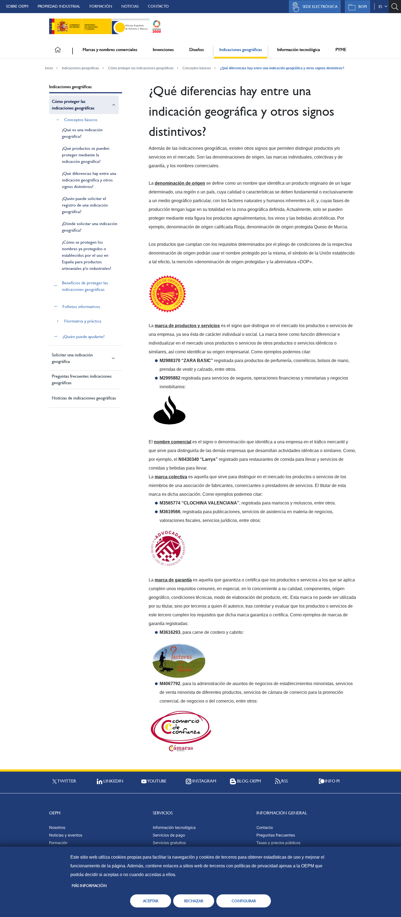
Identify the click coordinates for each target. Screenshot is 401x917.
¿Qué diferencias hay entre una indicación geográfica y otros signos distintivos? (282, 68)
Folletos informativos (81, 306)
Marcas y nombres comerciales (110, 49)
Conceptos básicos (196, 68)
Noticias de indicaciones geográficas (84, 398)
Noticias (130, 6)
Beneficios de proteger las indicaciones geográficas (85, 286)
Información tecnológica (298, 49)
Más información (89, 885)
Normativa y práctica (82, 321)
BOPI (362, 6)
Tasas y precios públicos (278, 842)
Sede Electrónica (320, 6)
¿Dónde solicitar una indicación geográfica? (89, 227)
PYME (341, 49)
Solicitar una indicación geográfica (72, 358)
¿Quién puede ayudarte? (83, 336)
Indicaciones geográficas (240, 49)
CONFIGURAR (244, 901)
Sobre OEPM (17, 6)
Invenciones (163, 49)
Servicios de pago (169, 835)
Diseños (196, 49)
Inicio (49, 68)
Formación (100, 6)
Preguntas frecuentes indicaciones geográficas (82, 379)
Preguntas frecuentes (275, 835)
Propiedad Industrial (59, 6)
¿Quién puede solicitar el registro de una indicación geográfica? (85, 205)
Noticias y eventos (65, 835)
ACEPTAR (150, 901)
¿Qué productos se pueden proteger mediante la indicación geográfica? (85, 155)
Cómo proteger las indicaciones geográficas (140, 68)
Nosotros (57, 827)
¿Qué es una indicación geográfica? (82, 133)
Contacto (158, 6)
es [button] (381, 6)
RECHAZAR (193, 901)
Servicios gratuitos (169, 842)
